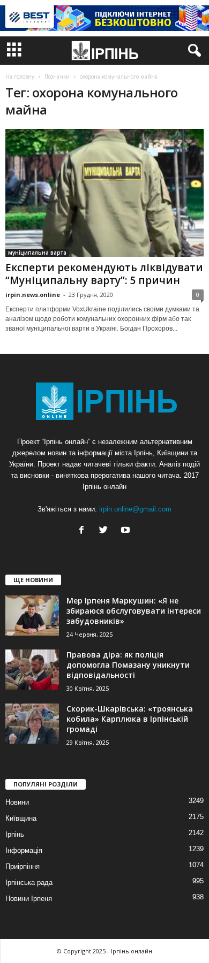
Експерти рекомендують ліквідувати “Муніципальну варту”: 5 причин (104, 274)
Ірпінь (14, 834)
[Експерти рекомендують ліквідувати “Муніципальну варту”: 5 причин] (104, 193)
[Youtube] (127, 531)
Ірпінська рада (29, 882)
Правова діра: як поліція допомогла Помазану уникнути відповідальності (128, 664)
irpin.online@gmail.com (135, 509)
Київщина (20, 818)
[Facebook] (84, 531)
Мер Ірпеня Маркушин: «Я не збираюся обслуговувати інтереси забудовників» (133, 610)
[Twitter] (106, 531)
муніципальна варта (37, 252)
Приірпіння (22, 866)
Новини (17, 802)
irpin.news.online (32, 295)
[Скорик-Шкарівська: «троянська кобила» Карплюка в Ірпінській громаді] (32, 724)
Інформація (23, 850)
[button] (192, 51)
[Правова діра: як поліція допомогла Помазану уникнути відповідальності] (32, 669)
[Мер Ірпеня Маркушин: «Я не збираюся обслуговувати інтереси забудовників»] (32, 615)
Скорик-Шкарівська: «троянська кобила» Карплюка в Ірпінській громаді (129, 719)
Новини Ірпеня (28, 899)
